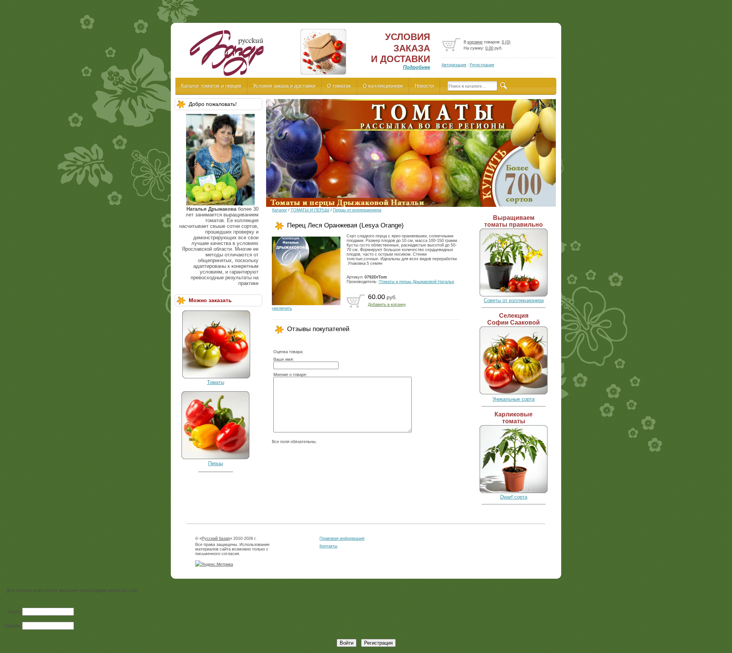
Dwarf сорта (513, 497)
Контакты (328, 546)
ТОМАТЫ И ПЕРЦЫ (310, 210)
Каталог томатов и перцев (211, 86)
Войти (346, 643)
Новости (424, 86)
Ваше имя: (283, 359)
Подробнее (416, 67)
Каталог (279, 210)
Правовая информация (341, 538)
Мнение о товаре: (290, 374)
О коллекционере (383, 86)
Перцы (215, 463)
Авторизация (453, 64)
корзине (475, 42)
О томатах (339, 86)
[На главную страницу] (226, 55)
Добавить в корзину (387, 304)
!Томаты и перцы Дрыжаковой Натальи (416, 281)
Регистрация (482, 64)
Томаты (215, 382)
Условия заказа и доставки (284, 86)
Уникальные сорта (514, 399)
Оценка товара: (288, 351)
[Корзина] (451, 45)
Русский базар (216, 538)
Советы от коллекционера (514, 300)
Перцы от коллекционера (357, 210)
